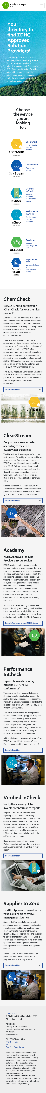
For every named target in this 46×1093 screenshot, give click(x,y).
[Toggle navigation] (42, 5)
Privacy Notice (11, 1013)
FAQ (7, 1045)
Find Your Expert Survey (15, 1047)
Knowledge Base (12, 1042)
